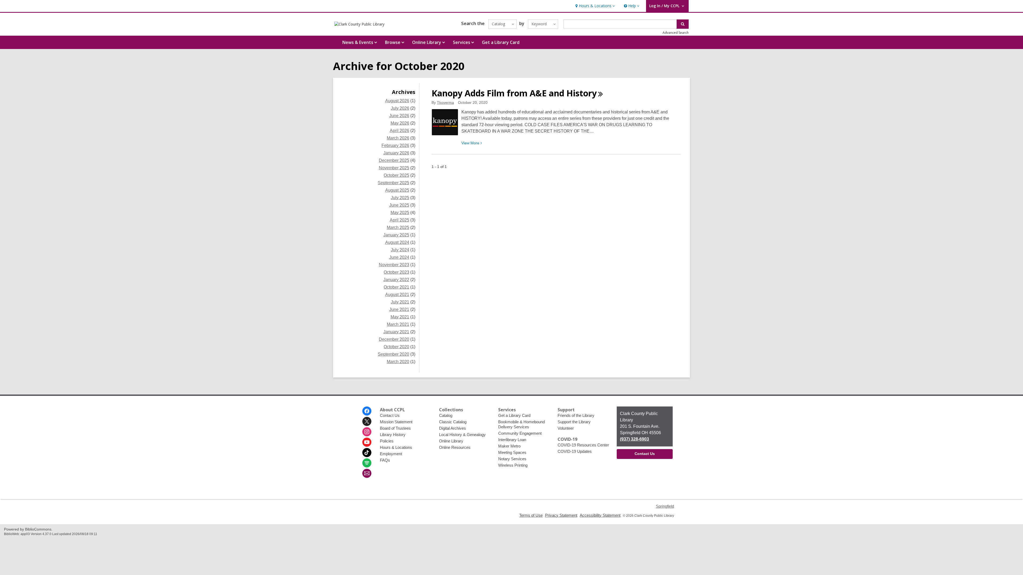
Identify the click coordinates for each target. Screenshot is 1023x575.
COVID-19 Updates (575, 451)
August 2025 (397, 190)
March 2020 (398, 361)
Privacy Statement (561, 515)
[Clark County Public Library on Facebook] (366, 411)
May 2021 (400, 317)
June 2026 (399, 115)
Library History (392, 434)
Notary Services (512, 459)
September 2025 (393, 182)
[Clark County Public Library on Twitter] (366, 421)
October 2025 (396, 175)
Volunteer (566, 428)
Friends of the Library (576, 415)
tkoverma (445, 102)
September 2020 (393, 354)
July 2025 (400, 197)
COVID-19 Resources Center (583, 445)
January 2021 (396, 332)
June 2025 (399, 205)
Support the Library (574, 422)
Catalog (445, 415)
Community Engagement (520, 433)
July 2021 (400, 302)
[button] (594, 6)
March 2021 (398, 324)
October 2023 (396, 272)
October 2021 (396, 287)
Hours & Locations (396, 447)
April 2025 (399, 220)
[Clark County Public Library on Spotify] (366, 462)
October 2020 (396, 346)
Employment (391, 453)
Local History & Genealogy (462, 434)
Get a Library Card (500, 42)
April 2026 (399, 130)
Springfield (665, 506)
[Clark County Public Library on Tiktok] (366, 452)
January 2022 (396, 279)
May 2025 (400, 212)
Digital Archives (452, 428)
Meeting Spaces (512, 452)
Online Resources (454, 447)
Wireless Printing (512, 465)
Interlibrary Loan (512, 439)
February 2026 (395, 145)
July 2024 (400, 250)
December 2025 (394, 160)
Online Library (451, 441)
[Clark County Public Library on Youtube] (366, 442)
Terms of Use (531, 515)
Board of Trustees (395, 428)
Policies (386, 441)
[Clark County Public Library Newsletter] (366, 473)
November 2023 (394, 264)
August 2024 (397, 242)
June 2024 (399, 257)
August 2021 (397, 294)
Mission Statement (396, 422)
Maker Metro (509, 446)
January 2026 (396, 153)
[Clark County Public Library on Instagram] (366, 431)
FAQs (385, 460)
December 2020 (394, 339)
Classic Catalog (452, 422)
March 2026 (398, 138)
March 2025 (398, 227)
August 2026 (397, 100)
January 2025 (396, 235)
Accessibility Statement (600, 515)
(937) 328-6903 (634, 439)
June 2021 (399, 309)
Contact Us (390, 415)
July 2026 (400, 108)
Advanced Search (676, 32)
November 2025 (394, 168)
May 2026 (400, 123)
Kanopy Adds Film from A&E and (514, 93)
